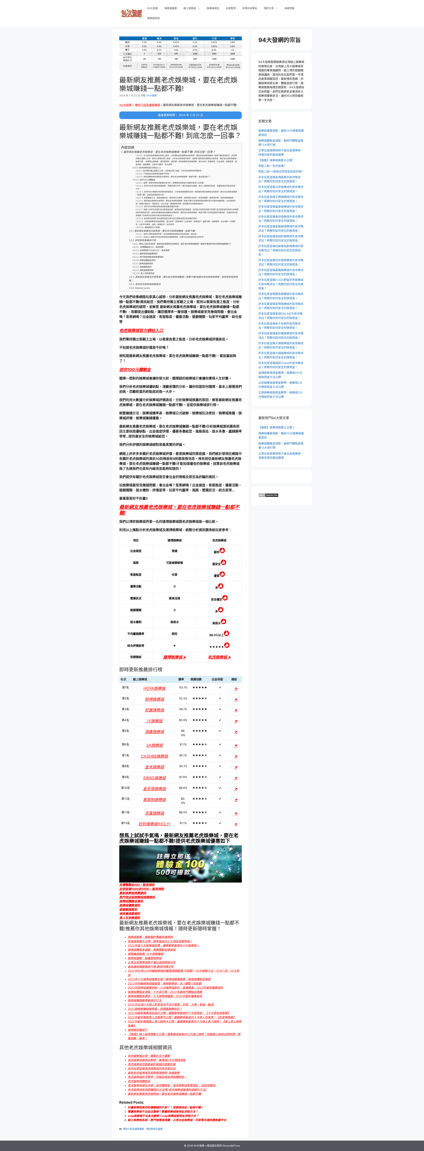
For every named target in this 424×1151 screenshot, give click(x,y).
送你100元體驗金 (147, 180)
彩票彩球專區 (249, 8)
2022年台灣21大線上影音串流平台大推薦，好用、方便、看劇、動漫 (170, 1004)
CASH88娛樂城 (154, 756)
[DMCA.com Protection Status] (268, 496)
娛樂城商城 (153, 18)
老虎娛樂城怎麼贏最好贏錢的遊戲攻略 (152, 1064)
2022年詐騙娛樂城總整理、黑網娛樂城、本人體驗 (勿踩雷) (165, 983)
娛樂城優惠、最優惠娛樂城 (144, 958)
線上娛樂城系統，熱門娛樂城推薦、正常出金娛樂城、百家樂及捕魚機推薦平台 (177, 1120)
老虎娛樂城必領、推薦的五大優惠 (149, 1056)
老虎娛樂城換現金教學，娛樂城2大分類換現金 (157, 1060)
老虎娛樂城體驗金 (139, 1081)
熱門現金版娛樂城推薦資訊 (151, 257)
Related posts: (142, 288)
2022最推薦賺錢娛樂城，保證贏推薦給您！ (155, 1009)
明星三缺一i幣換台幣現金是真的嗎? (280, 171)
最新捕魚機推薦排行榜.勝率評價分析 (151, 966)
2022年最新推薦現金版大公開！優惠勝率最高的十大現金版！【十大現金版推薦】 (179, 1013)
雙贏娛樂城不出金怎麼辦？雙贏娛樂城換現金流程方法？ (163, 1111)
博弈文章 (269, 8)
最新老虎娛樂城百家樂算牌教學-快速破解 (154, 1072)
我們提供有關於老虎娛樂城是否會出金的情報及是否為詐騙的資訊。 (171, 218)
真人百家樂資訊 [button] (129, 917)
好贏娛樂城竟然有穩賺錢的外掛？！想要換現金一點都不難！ (166, 1107)
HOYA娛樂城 (154, 688)
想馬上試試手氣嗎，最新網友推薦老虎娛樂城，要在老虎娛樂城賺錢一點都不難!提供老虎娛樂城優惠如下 (185, 244)
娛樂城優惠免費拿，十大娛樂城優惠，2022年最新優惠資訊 (165, 996)
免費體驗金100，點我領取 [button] (137, 885)
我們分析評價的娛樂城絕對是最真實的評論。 (162, 206)
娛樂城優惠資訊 (146, 263)
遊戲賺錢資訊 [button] (128, 909)
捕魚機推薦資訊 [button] (129, 913)
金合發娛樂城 (154, 788)
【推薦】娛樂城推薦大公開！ (276, 160)
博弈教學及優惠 (154, 1128)
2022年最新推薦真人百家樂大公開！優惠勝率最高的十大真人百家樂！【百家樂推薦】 (182, 1017)
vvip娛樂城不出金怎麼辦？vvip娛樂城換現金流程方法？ (163, 1116)
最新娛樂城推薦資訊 (148, 253)
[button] (141, 330)
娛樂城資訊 (213, 8)
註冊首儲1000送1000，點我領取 (154, 250)
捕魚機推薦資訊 (146, 270)
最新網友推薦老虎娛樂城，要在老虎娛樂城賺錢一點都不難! (164, 231)
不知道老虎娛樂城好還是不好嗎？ (157, 174)
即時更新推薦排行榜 (145, 240)
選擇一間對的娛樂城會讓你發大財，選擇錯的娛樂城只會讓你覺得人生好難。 (174, 183)
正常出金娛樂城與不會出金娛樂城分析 (152, 962)
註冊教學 (231, 8)
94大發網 (152, 8)
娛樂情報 (289, 8)
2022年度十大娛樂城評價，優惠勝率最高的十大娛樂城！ (163, 945)
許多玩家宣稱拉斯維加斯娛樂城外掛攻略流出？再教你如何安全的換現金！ (280, 250)
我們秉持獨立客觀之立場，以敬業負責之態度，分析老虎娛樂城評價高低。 (173, 171)
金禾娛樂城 (154, 767)
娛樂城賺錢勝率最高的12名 (145, 1000)
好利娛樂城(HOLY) (154, 824)
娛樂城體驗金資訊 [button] (131, 901)
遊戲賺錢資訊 (145, 267)
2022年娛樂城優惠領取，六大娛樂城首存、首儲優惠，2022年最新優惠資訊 (175, 987)
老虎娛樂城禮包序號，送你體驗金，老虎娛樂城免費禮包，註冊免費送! (172, 1085)
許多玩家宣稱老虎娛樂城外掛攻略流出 (152, 1068)
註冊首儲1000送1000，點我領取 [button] (141, 889)
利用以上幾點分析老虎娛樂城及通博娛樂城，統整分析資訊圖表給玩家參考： (174, 237)
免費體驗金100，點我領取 (151, 247)
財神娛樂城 (154, 699)
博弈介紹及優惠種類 (147, 105)
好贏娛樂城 (154, 710)
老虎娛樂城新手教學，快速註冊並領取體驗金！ (157, 1077)
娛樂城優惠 (170, 8)
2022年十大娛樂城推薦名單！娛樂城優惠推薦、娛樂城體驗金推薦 (169, 979)
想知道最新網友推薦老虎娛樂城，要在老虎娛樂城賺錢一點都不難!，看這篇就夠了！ (177, 177)
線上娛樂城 (190, 8)
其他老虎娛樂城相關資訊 (148, 284)
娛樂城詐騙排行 (137, 1030)
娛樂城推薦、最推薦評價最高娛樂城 (150, 937)
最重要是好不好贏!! (152, 227)
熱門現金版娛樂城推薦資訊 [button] (137, 897)
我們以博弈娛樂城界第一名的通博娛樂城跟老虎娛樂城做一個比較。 (170, 234)
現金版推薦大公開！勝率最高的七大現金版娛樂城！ (160, 941)
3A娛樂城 (154, 745)
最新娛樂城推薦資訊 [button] (132, 893)
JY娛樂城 (154, 721)
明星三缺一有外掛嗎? (271, 166)
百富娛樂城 (154, 813)
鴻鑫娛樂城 (154, 731)
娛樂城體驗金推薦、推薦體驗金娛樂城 (152, 949)
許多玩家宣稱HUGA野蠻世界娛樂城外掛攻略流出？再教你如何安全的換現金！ (280, 284)
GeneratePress (231, 1145)
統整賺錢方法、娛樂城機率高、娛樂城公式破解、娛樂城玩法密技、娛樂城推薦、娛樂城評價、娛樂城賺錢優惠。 (189, 198)
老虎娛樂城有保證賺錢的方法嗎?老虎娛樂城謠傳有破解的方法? (167, 1089)
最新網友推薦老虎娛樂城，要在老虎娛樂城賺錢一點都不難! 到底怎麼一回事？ (169, 152)
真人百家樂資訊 (147, 273)
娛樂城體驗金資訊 (147, 260)
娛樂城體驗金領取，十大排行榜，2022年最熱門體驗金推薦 (165, 992)
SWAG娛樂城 (154, 778)
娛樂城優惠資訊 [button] (129, 905)
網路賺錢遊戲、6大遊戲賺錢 (145, 954)
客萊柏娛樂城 (154, 799)
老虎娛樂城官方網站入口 (150, 167)
